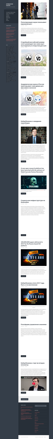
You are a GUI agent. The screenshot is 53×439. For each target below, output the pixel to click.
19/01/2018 (22, 247)
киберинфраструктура (9, 65)
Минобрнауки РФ (13, 57)
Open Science (36, 418)
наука (7, 69)
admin (26, 25)
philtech (11, 50)
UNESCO (11, 53)
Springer (7, 53)
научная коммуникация (11, 69)
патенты (7, 76)
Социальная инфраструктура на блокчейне (33, 201)
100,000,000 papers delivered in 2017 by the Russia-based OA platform (32, 243)
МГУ (9, 57)
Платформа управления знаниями (33, 324)
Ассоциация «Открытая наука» (10, 12)
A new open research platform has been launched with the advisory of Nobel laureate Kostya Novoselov (11, 40)
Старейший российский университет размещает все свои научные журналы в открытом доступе (11, 31)
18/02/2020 (22, 25)
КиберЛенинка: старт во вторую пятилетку (33, 364)
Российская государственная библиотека (10, 61)
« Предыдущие (25, 399)
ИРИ (7, 57)
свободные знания (13, 80)
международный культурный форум (11, 68)
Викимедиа (8, 54)
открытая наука (8, 75)
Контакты (7, 20)
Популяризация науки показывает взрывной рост (33, 23)
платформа (11, 76)
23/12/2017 (22, 286)
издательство (8, 64)
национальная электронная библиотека (10, 72)
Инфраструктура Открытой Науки (39, 423)
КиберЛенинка (37, 425)
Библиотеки (36, 420)
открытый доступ (13, 75)
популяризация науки (9, 79)
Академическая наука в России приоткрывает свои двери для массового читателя (10, 34)
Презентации (8, 17)
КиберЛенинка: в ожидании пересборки (31, 122)
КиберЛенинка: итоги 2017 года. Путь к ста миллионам (32, 284)
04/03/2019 (22, 89)
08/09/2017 (22, 366)
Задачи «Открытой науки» (10, 13)
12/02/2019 (22, 124)
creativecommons (9, 46)
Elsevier (12, 46)
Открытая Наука (9, 4)
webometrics (14, 53)
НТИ (7, 58)
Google (36, 415)
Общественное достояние (12, 58)
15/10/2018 (22, 173)
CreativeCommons (37, 412)
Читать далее (23, 35)
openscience (8, 50)
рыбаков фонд (8, 80)
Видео (7, 19)
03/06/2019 (22, 47)
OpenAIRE (11, 49)
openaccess (8, 49)
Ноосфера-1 (36, 428)
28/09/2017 (22, 326)
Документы (8, 16)
